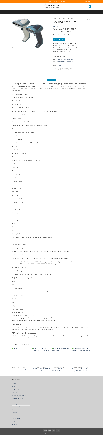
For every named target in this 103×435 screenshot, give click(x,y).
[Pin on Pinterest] (62, 69)
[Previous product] (90, 19)
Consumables (53, 12)
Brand (67, 1)
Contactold (15, 389)
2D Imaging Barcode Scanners (64, 19)
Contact (88, 1)
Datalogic (55, 26)
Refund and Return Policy (20, 395)
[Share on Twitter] (56, 69)
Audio (15, 12)
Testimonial (56, 1)
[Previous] (12, 361)
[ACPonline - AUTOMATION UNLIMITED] (51, 4)
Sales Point (86, 12)
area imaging (60, 61)
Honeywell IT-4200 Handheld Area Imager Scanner (61, 369)
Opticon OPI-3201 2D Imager (19, 369)
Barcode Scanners (67, 18)
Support (63, 1)
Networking (63, 12)
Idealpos (78, 12)
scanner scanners (59, 63)
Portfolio (83, 1)
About (50, 1)
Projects (73, 1)
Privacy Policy (16, 418)
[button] (13, 47)
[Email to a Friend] (59, 69)
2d (56, 61)
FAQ (78, 1)
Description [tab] (51, 79)
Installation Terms (17, 407)
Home (54, 18)
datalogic (66, 61)
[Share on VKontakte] (65, 69)
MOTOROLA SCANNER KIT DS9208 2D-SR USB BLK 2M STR (41, 369)
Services (71, 12)
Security (44, 12)
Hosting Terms (16, 404)
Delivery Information (18, 398)
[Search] (90, 6)
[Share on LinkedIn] (67, 69)
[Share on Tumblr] (70, 69)
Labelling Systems (34, 12)
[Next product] (87, 19)
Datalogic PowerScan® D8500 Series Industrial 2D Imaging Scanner (80, 370)
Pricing (14, 415)
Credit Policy (15, 392)
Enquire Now (59, 40)
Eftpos (21, 12)
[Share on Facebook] (54, 69)
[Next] (91, 361)
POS (26, 12)
